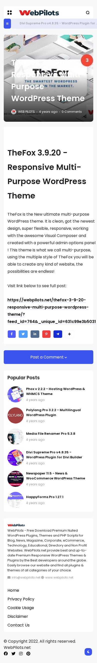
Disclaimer (17, 616)
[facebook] (6, 654)
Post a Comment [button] (47, 357)
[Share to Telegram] (57, 334)
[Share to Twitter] (23, 334)
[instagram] (21, 654)
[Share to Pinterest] (46, 334)
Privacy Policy (20, 599)
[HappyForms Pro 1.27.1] (15, 500)
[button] (9, 12)
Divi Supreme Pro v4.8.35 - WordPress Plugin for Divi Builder (54, 455)
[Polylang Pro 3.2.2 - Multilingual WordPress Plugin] (15, 415)
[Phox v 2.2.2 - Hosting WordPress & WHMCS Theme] (15, 394)
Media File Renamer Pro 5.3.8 (50, 433)
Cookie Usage (20, 608)
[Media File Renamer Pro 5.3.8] (15, 437)
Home (13, 590)
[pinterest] (28, 654)
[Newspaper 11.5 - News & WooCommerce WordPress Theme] (15, 479)
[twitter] (13, 654)
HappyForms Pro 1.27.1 (44, 497)
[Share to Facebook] (11, 334)
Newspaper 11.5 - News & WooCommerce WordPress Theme (55, 476)
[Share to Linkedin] (35, 334)
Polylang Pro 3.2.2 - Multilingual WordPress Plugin (53, 412)
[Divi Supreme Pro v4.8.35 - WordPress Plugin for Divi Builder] (15, 23)
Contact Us (18, 625)
